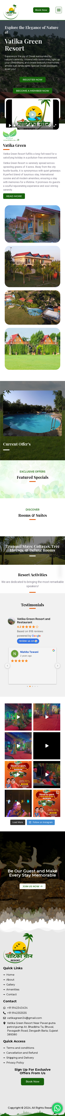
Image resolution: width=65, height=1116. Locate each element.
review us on (26, 640)
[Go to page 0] (27, 686)
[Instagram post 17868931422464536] (18, 717)
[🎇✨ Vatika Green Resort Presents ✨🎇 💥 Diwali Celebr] (46, 803)
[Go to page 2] (32, 686)
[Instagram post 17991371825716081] (46, 717)
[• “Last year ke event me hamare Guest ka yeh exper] (18, 803)
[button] (59, 10)
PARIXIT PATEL (29, 651)
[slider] (15, 125)
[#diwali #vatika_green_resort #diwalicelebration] (18, 774)
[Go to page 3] (35, 686)
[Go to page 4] (37, 686)
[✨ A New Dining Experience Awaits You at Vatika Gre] (46, 745)
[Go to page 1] (30, 686)
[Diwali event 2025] (18, 745)
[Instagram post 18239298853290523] (46, 774)
